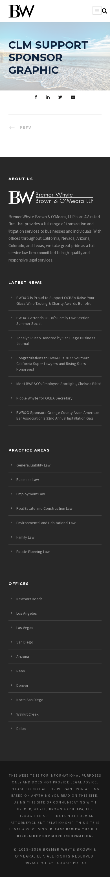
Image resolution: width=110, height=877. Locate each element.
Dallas (21, 728)
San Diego (24, 642)
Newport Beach (29, 598)
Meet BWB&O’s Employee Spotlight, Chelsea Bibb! (58, 383)
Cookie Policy (72, 863)
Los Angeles (26, 613)
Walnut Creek (27, 714)
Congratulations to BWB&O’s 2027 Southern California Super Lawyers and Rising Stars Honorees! (52, 363)
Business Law (27, 479)
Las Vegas (24, 627)
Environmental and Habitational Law (46, 522)
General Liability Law (33, 465)
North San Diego (29, 699)
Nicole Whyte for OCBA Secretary (44, 398)
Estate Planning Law (33, 551)
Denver (22, 685)
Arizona (22, 656)
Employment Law (30, 493)
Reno (20, 670)
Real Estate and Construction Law (44, 508)
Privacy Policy (38, 863)
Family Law (25, 537)
